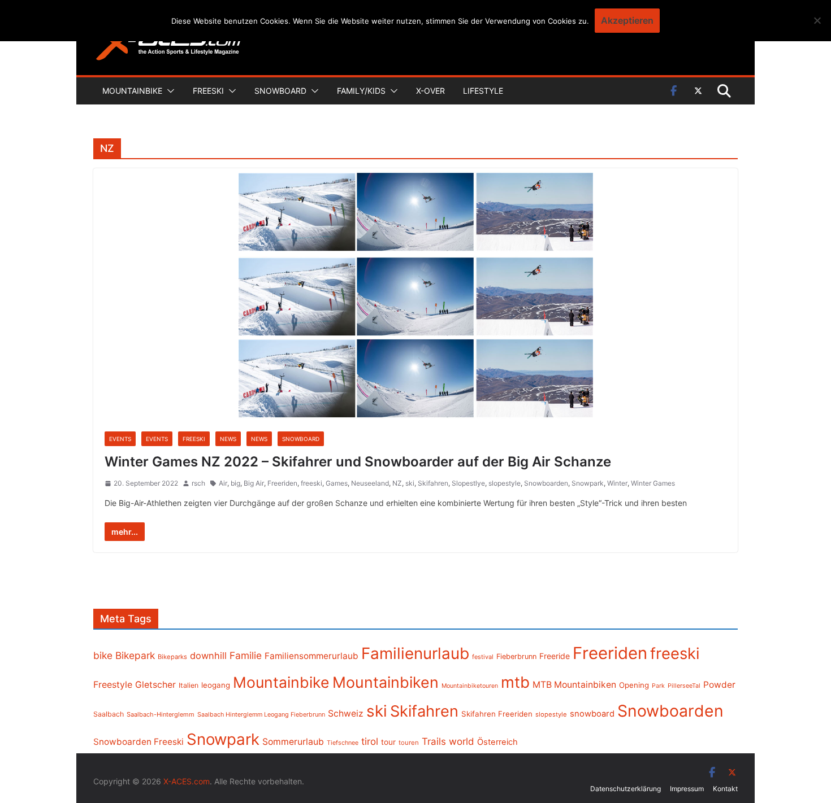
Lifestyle (483, 90)
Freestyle (112, 684)
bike (102, 655)
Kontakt (725, 788)
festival (483, 657)
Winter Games (653, 483)
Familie (246, 655)
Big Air (254, 483)
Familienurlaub (415, 653)
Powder (719, 684)
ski (409, 483)
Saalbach (108, 714)
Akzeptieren (627, 20)
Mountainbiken (385, 682)
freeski (311, 483)
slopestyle (504, 483)
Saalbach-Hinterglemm (160, 714)
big (235, 483)
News (228, 438)
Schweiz (345, 713)
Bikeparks (172, 657)
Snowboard (280, 90)
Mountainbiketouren (470, 685)
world (461, 741)
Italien (188, 685)
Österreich (497, 742)
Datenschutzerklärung (625, 788)
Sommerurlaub (293, 741)
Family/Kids (361, 90)
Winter (617, 483)
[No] (817, 20)
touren (409, 743)
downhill (208, 655)
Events (120, 438)
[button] (168, 91)
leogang (215, 684)
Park (658, 685)
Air (223, 483)
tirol (369, 741)
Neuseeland (370, 483)
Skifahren (433, 483)
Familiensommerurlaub (311, 656)
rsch (198, 483)
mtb (515, 682)
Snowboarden (546, 483)
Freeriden (282, 483)
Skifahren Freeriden (497, 713)
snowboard (592, 714)
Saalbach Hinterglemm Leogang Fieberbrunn (261, 714)
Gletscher (155, 684)
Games (337, 483)
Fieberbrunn (516, 656)
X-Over (430, 90)
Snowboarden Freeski (138, 741)
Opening (634, 684)
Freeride (554, 656)
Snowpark (588, 483)
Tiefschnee (342, 743)
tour (388, 742)
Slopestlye (468, 483)
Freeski (208, 90)
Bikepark (135, 655)
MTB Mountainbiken (574, 684)
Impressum (687, 788)
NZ (397, 483)
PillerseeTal (684, 685)
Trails (434, 741)
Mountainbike (132, 90)
